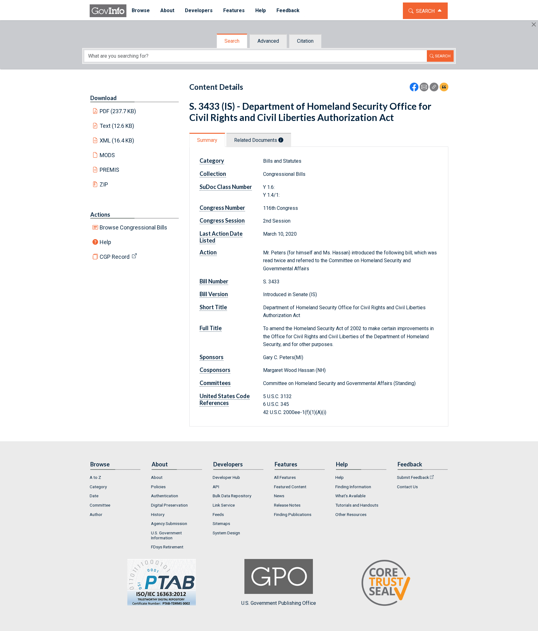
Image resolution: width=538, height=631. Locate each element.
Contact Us (407, 486)
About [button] (167, 10)
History (157, 514)
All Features (285, 477)
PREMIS (109, 169)
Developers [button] (199, 10)
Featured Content (290, 486)
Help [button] (260, 10)
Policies (158, 486)
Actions (100, 214)
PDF (118, 111)
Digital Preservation (169, 505)
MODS (107, 155)
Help (105, 242)
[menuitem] (140, 10)
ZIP (104, 184)
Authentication (164, 495)
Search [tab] (231, 41)
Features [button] (234, 10)
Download (103, 97)
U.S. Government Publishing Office (278, 603)
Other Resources (350, 514)
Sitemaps (221, 523)
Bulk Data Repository (232, 495)
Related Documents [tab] (256, 140)
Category (98, 486)
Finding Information (353, 486)
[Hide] (534, 24)
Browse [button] (141, 10)
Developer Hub (226, 477)
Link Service (224, 505)
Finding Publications (292, 514)
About (157, 477)
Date (94, 495)
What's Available (350, 495)
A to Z (95, 477)
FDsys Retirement (167, 546)
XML (117, 140)
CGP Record (115, 256)
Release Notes (287, 505)
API (216, 486)
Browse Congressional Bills (133, 227)
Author (96, 514)
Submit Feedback (413, 477)
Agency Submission (169, 523)
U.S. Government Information (166, 535)
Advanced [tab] (268, 41)
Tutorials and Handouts (356, 505)
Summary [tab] (207, 140)
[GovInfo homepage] (108, 10)
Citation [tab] (305, 41)
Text (117, 126)
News (279, 495)
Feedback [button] (288, 10)
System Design (226, 532)
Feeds (218, 514)
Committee (100, 505)
